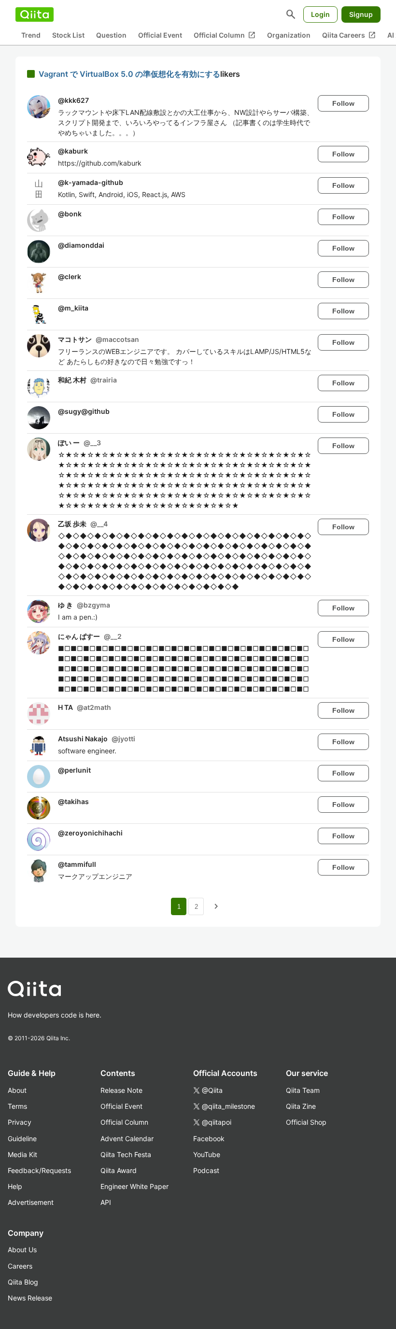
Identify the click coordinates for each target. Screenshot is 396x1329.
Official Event (160, 35)
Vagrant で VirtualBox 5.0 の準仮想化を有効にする (129, 74)
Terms (17, 1106)
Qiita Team (303, 1090)
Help (15, 1186)
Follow (343, 103)
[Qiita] (34, 14)
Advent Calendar (127, 1138)
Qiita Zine (301, 1106)
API (105, 1202)
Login (320, 14)
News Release (30, 1298)
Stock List (68, 35)
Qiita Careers (349, 35)
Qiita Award (118, 1170)
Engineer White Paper (134, 1186)
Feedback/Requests (39, 1170)
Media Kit (22, 1154)
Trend (31, 35)
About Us (22, 1249)
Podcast (206, 1170)
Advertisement (31, 1202)
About (17, 1090)
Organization (289, 35)
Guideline (22, 1138)
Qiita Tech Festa (125, 1154)
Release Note (121, 1090)
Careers (20, 1266)
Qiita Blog (23, 1282)
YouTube (206, 1154)
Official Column (224, 35)
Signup (361, 14)
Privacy (19, 1122)
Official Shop (306, 1122)
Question (111, 35)
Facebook (209, 1138)
